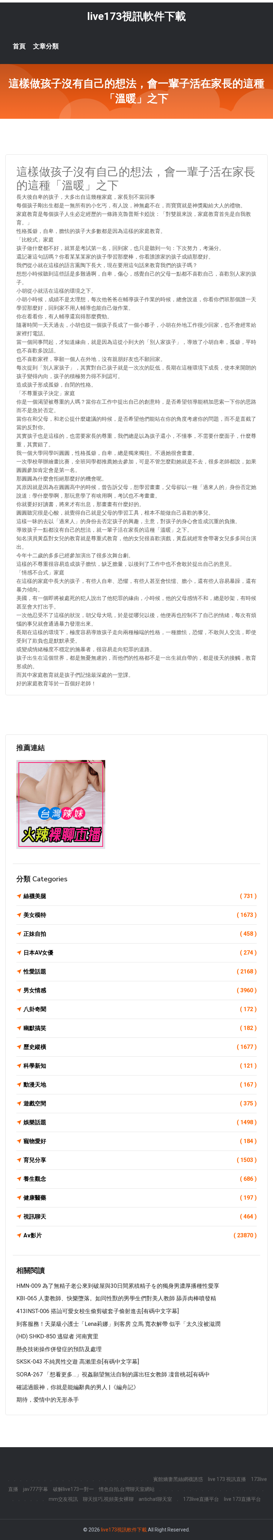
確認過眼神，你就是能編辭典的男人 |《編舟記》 (77, 1387)
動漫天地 (140, 1084)
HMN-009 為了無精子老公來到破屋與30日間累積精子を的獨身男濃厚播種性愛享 (117, 1286)
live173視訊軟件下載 (136, 16)
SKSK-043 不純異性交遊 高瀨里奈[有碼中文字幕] (77, 1361)
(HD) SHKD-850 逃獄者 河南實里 (57, 1336)
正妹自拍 (140, 933)
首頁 (19, 46)
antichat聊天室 (155, 1499)
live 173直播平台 (242, 1499)
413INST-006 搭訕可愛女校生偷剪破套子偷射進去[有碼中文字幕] (97, 1311)
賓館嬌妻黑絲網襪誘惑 (178, 1479)
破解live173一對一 (73, 1489)
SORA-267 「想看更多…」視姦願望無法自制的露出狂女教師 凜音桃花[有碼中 (113, 1374)
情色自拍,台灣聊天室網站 (127, 1489)
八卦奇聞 (140, 1009)
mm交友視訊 (63, 1499)
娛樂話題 (140, 1122)
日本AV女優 (140, 952)
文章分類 (46, 46)
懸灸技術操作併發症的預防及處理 (59, 1349)
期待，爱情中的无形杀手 (47, 1399)
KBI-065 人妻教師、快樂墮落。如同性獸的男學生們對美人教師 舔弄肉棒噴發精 (116, 1298)
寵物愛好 (140, 1141)
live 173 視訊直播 (227, 1479)
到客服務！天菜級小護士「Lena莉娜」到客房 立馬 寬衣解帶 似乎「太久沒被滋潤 (118, 1324)
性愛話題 (140, 971)
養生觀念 (140, 1178)
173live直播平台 (201, 1499)
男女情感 (140, 990)
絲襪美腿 (140, 896)
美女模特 (140, 915)
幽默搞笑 (140, 1028)
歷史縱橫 (140, 1047)
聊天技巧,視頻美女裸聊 (108, 1499)
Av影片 (140, 1235)
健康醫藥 (140, 1197)
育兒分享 (140, 1160)
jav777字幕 (35, 1489)
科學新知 (140, 1065)
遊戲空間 (140, 1103)
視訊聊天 (140, 1216)
